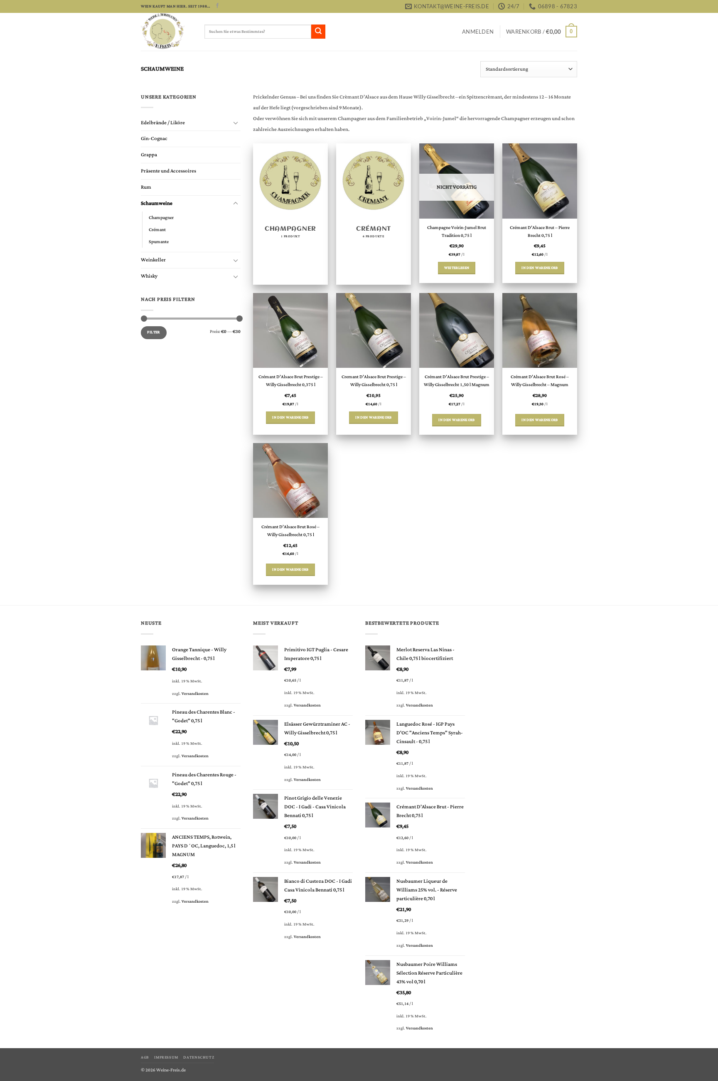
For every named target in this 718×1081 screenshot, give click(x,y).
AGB (145, 1057)
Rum (146, 187)
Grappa (149, 155)
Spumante (159, 241)
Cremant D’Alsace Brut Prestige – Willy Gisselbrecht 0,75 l (374, 381)
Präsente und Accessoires (168, 171)
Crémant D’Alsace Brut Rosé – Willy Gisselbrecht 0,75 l (290, 531)
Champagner (161, 217)
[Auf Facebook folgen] (217, 6)
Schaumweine (156, 203)
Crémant (157, 229)
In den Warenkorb (539, 267)
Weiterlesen (457, 267)
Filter (153, 332)
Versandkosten (195, 693)
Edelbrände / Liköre (163, 123)
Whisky (149, 276)
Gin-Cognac (154, 138)
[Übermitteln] (318, 32)
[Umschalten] (236, 123)
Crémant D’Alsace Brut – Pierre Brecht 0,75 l (540, 232)
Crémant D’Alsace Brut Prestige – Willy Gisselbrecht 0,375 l (290, 381)
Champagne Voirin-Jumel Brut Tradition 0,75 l (456, 232)
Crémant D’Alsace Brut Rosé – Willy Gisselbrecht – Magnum (540, 381)
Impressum (166, 1057)
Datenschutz (198, 1057)
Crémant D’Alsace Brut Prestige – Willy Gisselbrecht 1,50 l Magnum (456, 381)
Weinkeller (153, 260)
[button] (478, 31)
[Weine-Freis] (166, 32)
